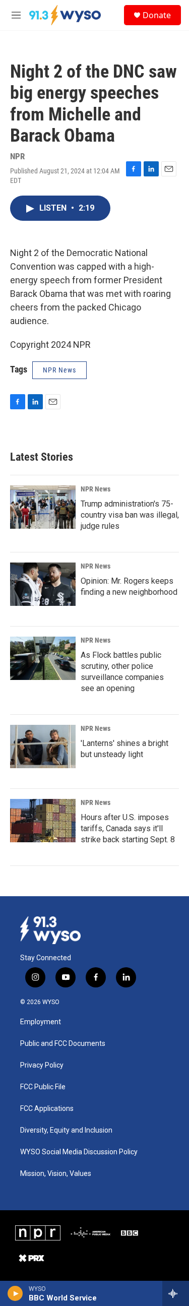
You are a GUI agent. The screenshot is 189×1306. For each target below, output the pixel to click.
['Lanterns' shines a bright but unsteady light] (43, 746)
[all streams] (175, 1293)
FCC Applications (47, 1108)
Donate (157, 15)
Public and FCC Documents (62, 1043)
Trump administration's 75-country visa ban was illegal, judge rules (130, 515)
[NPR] (37, 1232)
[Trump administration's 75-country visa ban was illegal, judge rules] (43, 507)
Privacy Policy (42, 1065)
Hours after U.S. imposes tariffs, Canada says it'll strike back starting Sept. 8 (128, 828)
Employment (40, 1022)
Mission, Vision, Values (55, 1173)
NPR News (95, 489)
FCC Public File (43, 1087)
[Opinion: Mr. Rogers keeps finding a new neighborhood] (43, 584)
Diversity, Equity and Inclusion (66, 1130)
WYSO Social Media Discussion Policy (79, 1152)
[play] (15, 1293)
